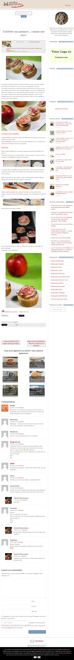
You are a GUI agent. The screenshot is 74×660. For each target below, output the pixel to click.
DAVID (12, 464)
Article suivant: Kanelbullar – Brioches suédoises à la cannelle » (36, 343)
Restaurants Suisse (56, 289)
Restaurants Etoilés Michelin (59, 296)
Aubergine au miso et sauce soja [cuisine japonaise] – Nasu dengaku (61, 219)
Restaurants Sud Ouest (57, 273)
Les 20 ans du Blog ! (61, 154)
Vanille (12, 406)
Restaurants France (56, 270)
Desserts (19, 48)
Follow (6, 315)
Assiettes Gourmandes (61, 109)
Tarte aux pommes (30, 48)
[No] (72, 653)
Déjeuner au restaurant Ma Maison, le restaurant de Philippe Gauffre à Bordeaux (62, 249)
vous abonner (9, 628)
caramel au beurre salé (11, 48)
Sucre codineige (6, 141)
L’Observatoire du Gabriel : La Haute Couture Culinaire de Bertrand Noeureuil (61, 232)
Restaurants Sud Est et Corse (59, 280)
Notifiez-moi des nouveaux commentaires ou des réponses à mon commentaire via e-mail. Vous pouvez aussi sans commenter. (23, 625)
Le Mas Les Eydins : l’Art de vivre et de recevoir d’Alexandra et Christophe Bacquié (64, 140)
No (39, 657)
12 (44, 50)
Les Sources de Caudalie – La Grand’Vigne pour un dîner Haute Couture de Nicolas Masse (64, 124)
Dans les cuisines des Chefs (59, 299)
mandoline (12, 157)
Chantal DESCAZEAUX (34, 42)
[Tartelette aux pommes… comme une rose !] (24, 82)
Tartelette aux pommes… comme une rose (16, 312)
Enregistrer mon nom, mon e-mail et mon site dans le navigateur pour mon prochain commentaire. (23, 617)
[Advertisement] (23, 24)
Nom (33, 601)
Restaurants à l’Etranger (58, 292)
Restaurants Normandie (58, 286)
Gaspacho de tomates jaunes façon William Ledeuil (61, 207)
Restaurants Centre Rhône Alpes (60, 276)
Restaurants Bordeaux (57, 261)
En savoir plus (64, 655)
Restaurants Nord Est (57, 283)
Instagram (15, 322)
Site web (34, 611)
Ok (35, 657)
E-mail (34, 606)
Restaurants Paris (56, 267)
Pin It (17, 325)
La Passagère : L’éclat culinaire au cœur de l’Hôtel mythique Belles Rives (64, 168)
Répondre (21, 407)
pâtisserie (24, 48)
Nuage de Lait (15, 442)
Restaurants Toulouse (57, 264)
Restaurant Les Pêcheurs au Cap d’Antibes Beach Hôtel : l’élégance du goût (64, 177)
